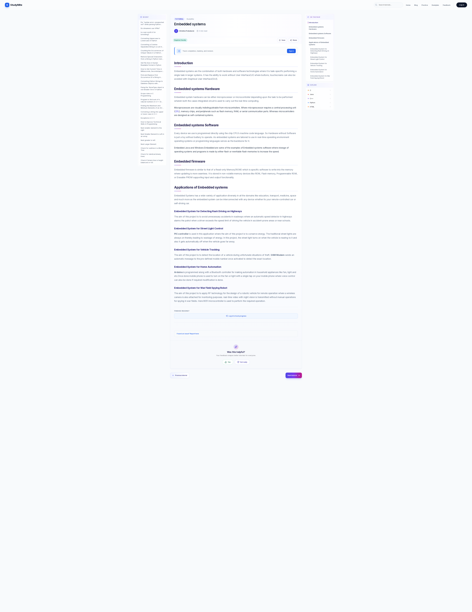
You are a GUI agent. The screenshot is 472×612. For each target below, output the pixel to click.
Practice (425, 5)
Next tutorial (292, 375)
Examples (435, 5)
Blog (416, 5)
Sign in (291, 51)
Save (283, 40)
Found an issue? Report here (188, 334)
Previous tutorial (181, 375)
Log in (461, 5)
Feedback (446, 5)
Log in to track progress (237, 316)
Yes (229, 362)
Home (408, 5)
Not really (243, 362)
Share (295, 40)
